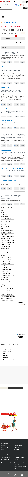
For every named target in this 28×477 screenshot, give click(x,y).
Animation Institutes (6, 232)
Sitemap (2, 451)
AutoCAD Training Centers (7, 236)
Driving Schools (5, 285)
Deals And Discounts (5, 464)
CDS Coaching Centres (6, 257)
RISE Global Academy (6, 218)
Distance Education (6, 283)
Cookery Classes (5, 277)
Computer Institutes (6, 273)
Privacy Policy (17, 447)
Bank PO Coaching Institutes (8, 242)
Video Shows (3, 461)
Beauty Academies (5, 244)
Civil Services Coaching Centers (9, 259)
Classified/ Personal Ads (19, 463)
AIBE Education (6, 50)
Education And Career (5, 459)
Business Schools (5, 248)
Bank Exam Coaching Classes (8, 240)
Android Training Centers (7, 230)
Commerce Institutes (6, 271)
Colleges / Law (4, 267)
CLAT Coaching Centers (7, 261)
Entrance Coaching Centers (8, 294)
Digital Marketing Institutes (8, 281)
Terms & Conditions (18, 445)
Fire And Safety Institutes (7, 300)
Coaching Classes (5, 263)
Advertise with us (4, 447)
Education (3, 287)
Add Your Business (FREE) (11, 27)
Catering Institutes (5, 254)
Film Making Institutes (6, 298)
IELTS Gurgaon (6, 193)
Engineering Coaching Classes (8, 292)
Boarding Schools (5, 246)
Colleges (3, 265)
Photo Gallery (17, 461)
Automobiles (17, 464)
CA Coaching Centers (6, 250)
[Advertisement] (14, 14)
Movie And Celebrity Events (7, 463)
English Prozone (6, 150)
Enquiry (2, 449)
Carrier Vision (5, 109)
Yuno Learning (4, 216)
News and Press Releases (6, 457)
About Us (3, 445)
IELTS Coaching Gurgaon (9, 180)
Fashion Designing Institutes (8, 296)
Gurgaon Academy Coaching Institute (12, 168)
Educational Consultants (7, 289)
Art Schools (4, 234)
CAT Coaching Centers (6, 252)
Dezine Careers (6, 132)
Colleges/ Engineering (6, 269)
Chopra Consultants (7, 120)
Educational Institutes (6, 290)
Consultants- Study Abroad (7, 275)
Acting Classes (4, 228)
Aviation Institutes (5, 238)
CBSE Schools (4, 256)
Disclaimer (16, 449)
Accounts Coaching (5, 226)
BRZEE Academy (6, 88)
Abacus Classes (5, 225)
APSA (3, 67)
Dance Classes (4, 279)
